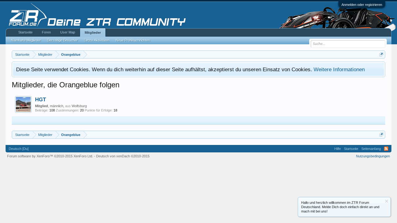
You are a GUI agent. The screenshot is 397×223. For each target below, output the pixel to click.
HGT (40, 99)
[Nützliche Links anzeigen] (381, 54)
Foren (46, 32)
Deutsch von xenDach (122, 156)
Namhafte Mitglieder (26, 40)
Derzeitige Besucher (62, 40)
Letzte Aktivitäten (96, 40)
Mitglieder (93, 32)
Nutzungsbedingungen (373, 156)
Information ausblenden (386, 201)
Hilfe (337, 149)
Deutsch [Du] (19, 149)
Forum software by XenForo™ (50, 156)
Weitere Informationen (339, 69)
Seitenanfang (371, 149)
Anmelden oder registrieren (361, 5)
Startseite (25, 32)
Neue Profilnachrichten (133, 40)
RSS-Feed (386, 148)
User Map (67, 32)
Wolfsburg (79, 106)
